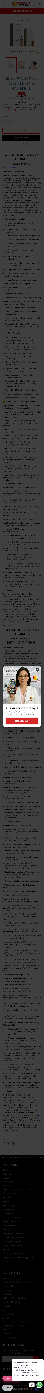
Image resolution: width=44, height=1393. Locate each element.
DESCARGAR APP (22, 721)
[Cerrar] (37, 670)
